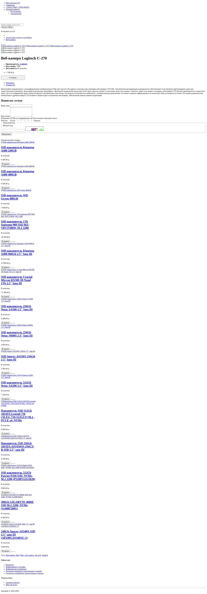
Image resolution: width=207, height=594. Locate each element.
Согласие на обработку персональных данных (24, 573)
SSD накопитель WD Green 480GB (14, 197)
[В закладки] (2, 44)
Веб (17, 555)
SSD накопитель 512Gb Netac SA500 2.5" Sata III (17, 384)
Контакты (10, 565)
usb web (38, 555)
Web (22, 555)
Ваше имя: (5, 106)
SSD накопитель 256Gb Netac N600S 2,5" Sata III (17, 334)
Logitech (23, 64)
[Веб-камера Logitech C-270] (13, 46)
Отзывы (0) (10, 85)
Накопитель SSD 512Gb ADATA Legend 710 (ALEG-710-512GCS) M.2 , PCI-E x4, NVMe (17, 415)
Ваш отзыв (5, 116)
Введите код (8, 126)
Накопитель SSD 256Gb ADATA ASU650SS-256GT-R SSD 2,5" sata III (17, 446)
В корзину (13, 78)
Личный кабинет (13, 583)
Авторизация (16, 14)
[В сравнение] (4, 44)
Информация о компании (16, 569)
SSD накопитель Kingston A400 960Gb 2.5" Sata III (17, 252)
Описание (10, 83)
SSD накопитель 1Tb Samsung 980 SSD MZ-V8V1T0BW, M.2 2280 (15, 224)
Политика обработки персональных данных (24, 571)
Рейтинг (4, 121)
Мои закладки (11, 585)
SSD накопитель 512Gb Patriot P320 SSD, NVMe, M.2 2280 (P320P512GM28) (18, 476)
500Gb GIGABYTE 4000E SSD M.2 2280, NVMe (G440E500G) (17, 505)
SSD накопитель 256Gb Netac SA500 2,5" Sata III (17, 308)
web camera (29, 555)
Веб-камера (10, 555)
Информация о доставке (16, 567)
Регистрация (16, 12)
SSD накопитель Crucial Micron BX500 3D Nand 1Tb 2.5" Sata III (16, 280)
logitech (45, 555)
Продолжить (6, 134)
